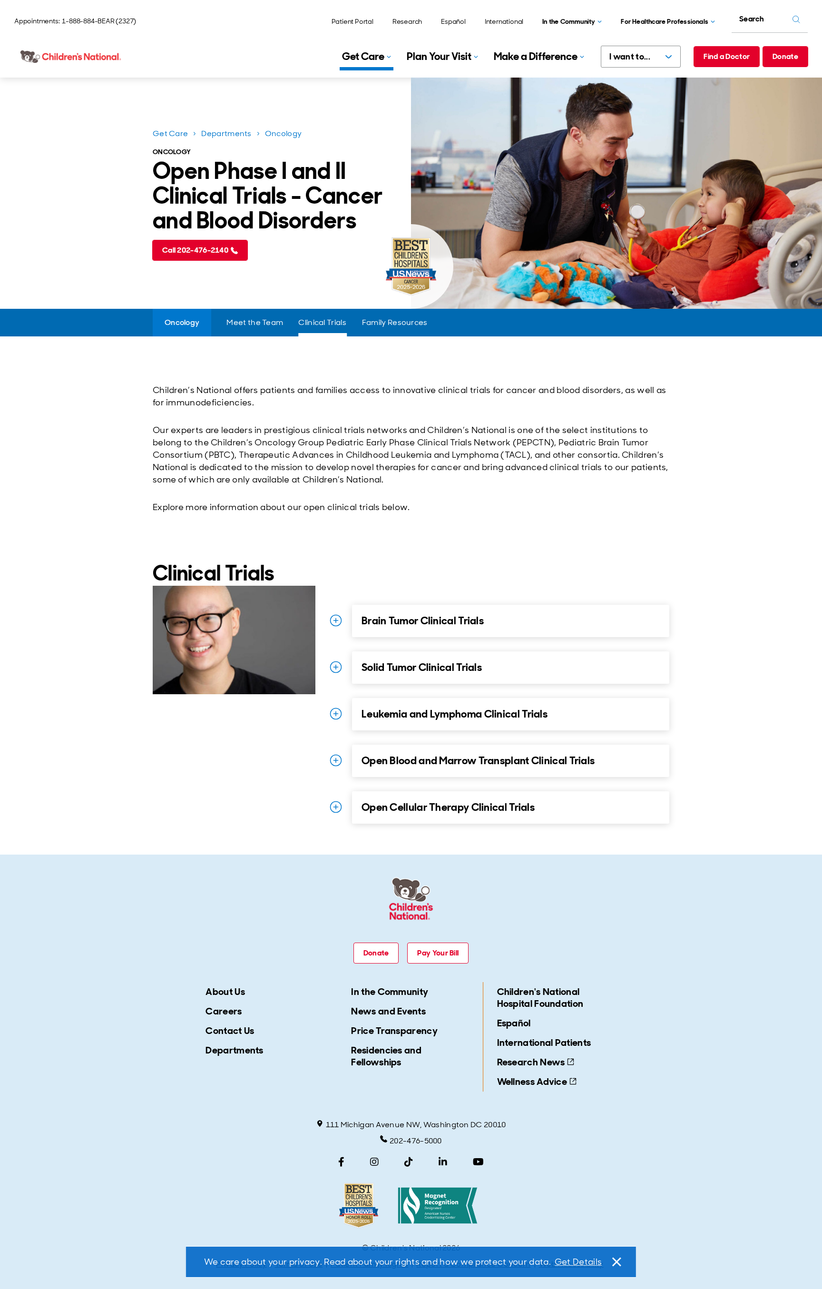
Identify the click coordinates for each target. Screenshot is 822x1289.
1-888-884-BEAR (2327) (99, 21)
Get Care (170, 133)
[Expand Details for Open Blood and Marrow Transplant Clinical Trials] (336, 760)
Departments (226, 133)
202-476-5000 (416, 1141)
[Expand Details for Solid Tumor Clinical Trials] (336, 667)
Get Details (578, 1262)
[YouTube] (478, 1162)
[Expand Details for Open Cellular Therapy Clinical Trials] (336, 807)
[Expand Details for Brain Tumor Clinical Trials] (336, 620)
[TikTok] (408, 1162)
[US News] (358, 1205)
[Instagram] (374, 1162)
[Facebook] (341, 1162)
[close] (616, 1262)
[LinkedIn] (443, 1162)
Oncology (283, 133)
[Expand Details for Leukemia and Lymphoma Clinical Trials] (336, 714)
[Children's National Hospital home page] (71, 56)
